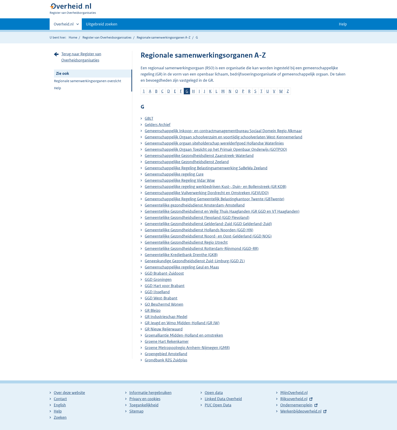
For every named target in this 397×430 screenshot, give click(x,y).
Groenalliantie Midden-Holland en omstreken (184, 335)
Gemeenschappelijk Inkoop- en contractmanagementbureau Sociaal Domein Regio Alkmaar (223, 130)
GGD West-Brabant (161, 298)
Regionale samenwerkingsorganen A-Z (163, 37)
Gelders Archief (157, 124)
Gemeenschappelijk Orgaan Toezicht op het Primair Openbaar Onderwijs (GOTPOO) (216, 149)
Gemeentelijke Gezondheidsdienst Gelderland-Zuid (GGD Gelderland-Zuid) (208, 223)
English (60, 405)
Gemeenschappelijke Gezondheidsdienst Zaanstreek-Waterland (199, 155)
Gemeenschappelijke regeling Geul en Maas (182, 267)
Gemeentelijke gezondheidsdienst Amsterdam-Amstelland (195, 205)
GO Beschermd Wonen (164, 304)
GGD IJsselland (157, 291)
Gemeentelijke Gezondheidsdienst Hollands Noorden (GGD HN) (199, 229)
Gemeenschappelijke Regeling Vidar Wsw (180, 180)
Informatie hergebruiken (150, 392)
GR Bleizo (153, 310)
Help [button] (343, 24)
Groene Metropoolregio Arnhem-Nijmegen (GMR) (187, 347)
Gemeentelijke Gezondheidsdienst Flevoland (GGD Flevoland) (197, 217)
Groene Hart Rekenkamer (167, 341)
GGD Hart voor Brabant (164, 285)
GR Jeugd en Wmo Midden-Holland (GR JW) (182, 322)
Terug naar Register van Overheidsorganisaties (81, 57)
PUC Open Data (218, 405)
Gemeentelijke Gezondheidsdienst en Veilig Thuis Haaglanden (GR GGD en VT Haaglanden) (222, 211)
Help (57, 88)
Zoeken (60, 417)
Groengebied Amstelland (166, 353)
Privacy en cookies (144, 398)
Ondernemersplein (296, 405)
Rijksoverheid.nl (293, 398)
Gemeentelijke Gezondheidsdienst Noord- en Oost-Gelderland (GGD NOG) (208, 236)
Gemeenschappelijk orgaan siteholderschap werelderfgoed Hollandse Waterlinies (214, 143)
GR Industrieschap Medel (166, 316)
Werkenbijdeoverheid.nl (300, 411)
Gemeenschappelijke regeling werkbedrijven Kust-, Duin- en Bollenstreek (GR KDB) (215, 186)
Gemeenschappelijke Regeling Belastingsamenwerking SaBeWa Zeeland (206, 167)
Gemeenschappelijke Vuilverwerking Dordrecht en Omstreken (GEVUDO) (207, 192)
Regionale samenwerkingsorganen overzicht (87, 81)
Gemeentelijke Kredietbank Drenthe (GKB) (181, 254)
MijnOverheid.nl (294, 392)
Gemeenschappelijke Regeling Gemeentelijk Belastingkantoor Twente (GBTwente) (214, 198)
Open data (214, 392)
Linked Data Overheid (223, 398)
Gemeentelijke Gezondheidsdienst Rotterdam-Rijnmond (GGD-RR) (201, 248)
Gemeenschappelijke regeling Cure (174, 174)
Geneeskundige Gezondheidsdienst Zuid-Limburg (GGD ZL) (195, 260)
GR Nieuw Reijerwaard (164, 329)
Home (73, 37)
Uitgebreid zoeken (101, 24)
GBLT (149, 118)
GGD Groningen (158, 279)
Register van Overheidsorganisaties (106, 37)
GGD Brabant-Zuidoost (164, 273)
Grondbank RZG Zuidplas (166, 360)
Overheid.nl (64, 26)
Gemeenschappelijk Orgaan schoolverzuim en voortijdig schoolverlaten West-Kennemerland (223, 137)
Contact (60, 398)
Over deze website (69, 392)
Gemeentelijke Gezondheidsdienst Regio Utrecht (186, 242)
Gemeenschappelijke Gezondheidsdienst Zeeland (187, 161)
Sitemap (136, 411)
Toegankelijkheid (144, 405)
